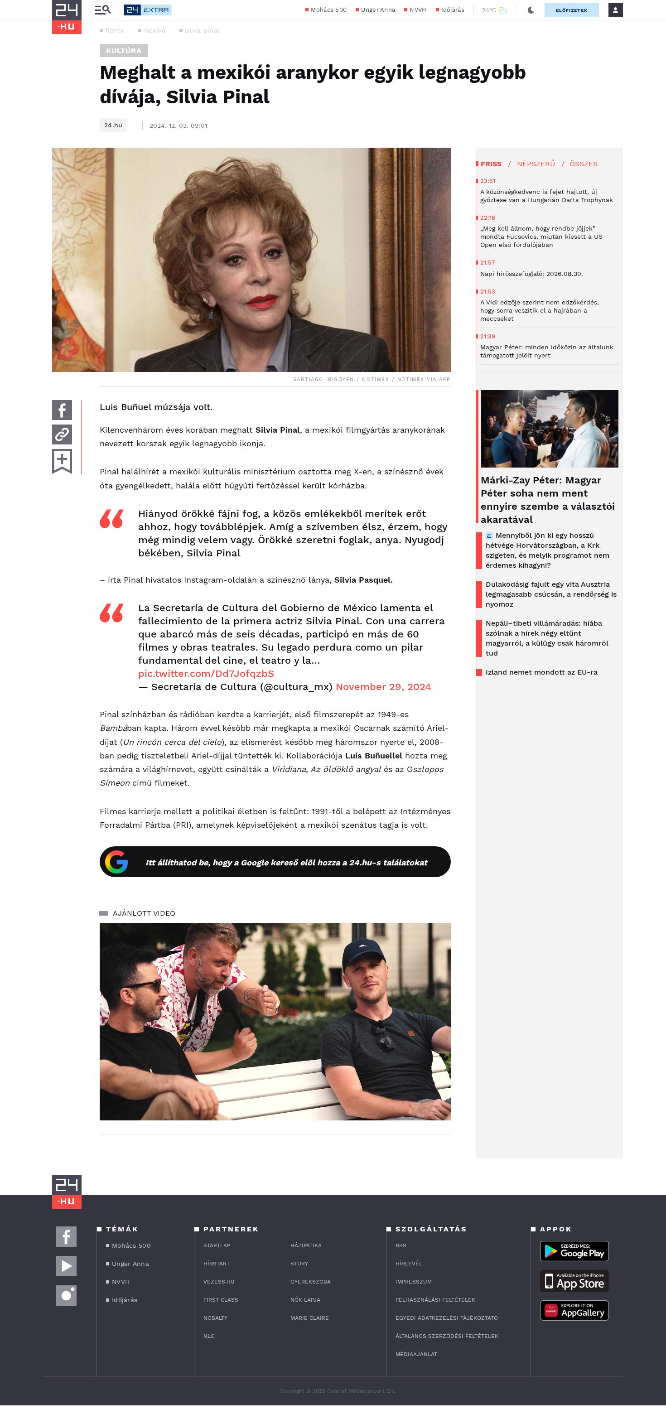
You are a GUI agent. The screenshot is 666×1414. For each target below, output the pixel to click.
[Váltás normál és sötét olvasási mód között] (531, 10)
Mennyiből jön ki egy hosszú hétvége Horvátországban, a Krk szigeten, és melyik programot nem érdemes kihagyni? (547, 550)
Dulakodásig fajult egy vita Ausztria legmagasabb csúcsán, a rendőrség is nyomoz (551, 594)
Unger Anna (378, 9)
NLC (208, 1336)
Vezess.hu (219, 1282)
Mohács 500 (329, 9)
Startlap (216, 1245)
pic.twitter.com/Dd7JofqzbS (206, 673)
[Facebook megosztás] (62, 410)
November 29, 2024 (383, 686)
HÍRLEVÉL (409, 1263)
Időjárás (452, 9)
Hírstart (216, 1263)
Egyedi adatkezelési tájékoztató (447, 1318)
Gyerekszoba (310, 1282)
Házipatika (306, 1245)
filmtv (114, 30)
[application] (275, 1021)
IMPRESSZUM (414, 1282)
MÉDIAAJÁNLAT (416, 1354)
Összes (583, 163)
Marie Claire (309, 1318)
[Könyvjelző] (62, 461)
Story (299, 1263)
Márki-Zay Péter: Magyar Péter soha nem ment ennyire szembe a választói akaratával (548, 499)
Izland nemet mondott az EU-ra (542, 672)
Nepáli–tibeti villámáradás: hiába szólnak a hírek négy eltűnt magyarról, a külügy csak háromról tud (547, 638)
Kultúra (124, 50)
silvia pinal (202, 30)
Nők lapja (305, 1300)
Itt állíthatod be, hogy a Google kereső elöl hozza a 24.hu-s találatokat (286, 862)
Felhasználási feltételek (435, 1300)
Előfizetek (572, 10)
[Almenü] (103, 10)
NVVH (418, 9)
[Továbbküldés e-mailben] (62, 434)
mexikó (154, 30)
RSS (401, 1245)
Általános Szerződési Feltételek (447, 1336)
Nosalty (215, 1318)
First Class (220, 1300)
